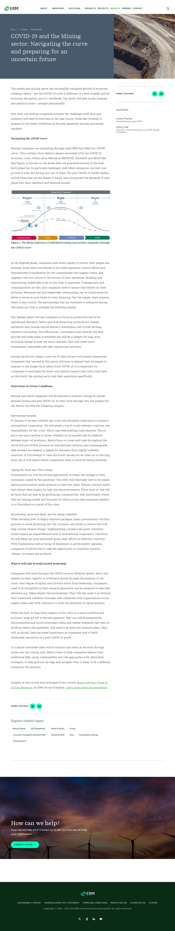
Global (72, 729)
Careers (126, 8)
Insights (115, 8)
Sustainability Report (29, 903)
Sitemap (153, 903)
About (43, 8)
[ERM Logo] (11, 8)
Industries (58, 8)
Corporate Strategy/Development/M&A (29, 735)
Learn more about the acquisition (86, 687)
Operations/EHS (58, 735)
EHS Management (38, 729)
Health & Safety (57, 729)
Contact (137, 8)
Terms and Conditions (95, 903)
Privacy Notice (119, 903)
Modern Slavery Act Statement (62, 903)
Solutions (74, 8)
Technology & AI (19, 741)
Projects (103, 8)
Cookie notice (138, 903)
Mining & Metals (19, 729)
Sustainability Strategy (88, 735)
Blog (72, 735)
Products (90, 8)
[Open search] (168, 8)
